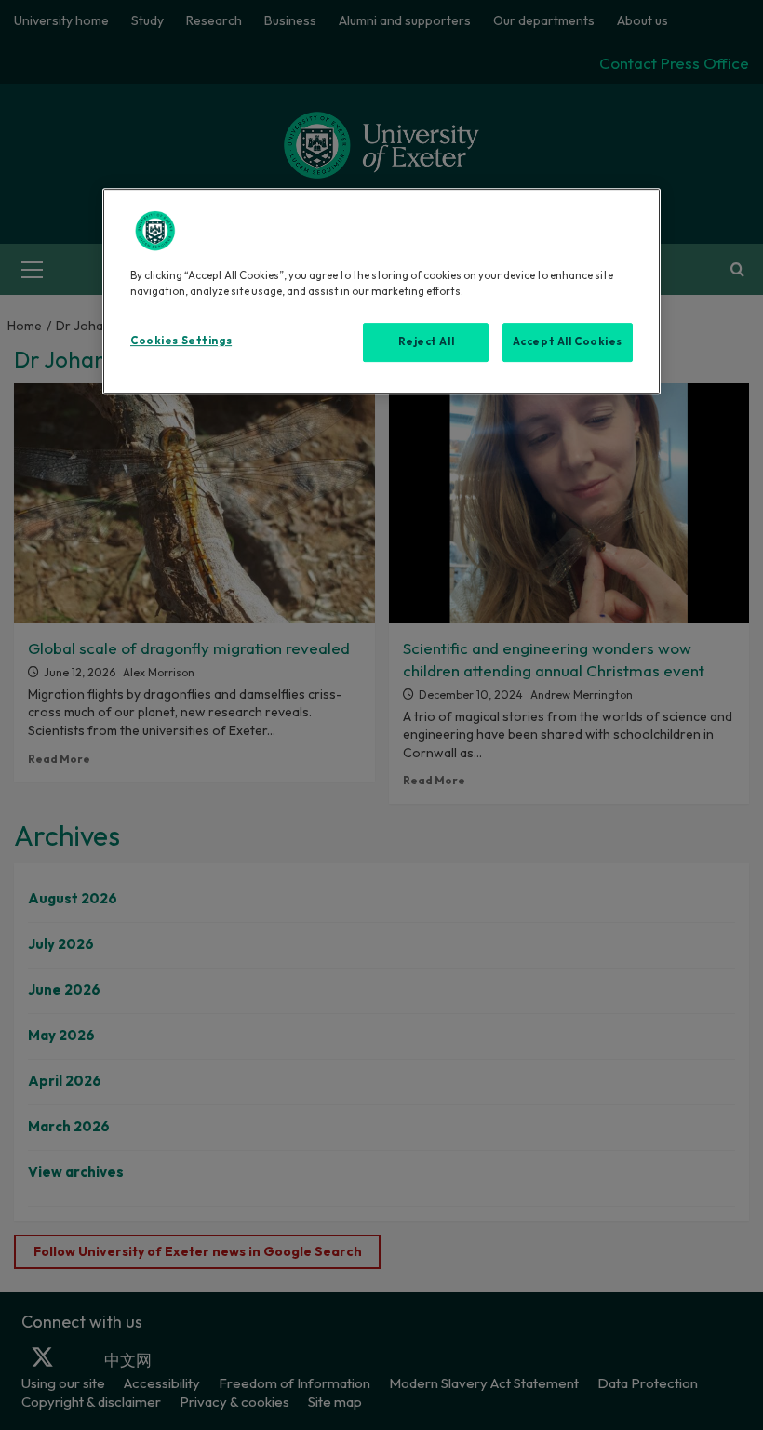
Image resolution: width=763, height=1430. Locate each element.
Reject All (426, 341)
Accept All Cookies (567, 341)
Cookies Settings (181, 340)
